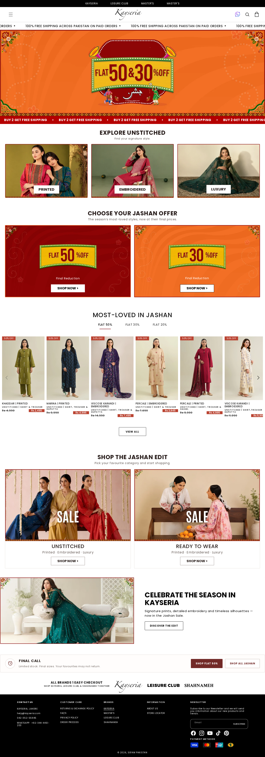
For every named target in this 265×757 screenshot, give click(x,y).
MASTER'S (173, 3)
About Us (152, 708)
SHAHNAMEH (111, 722)
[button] (10, 14)
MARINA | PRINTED (58, 403)
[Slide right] (258, 377)
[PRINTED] (46, 171)
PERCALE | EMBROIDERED (151, 403)
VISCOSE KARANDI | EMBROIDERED (103, 405)
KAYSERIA (109, 708)
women (147, 3)
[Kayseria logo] (128, 14)
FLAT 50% (105, 325)
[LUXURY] (218, 171)
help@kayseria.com (28, 713)
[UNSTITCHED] (68, 518)
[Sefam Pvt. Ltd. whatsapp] (237, 14)
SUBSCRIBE (239, 724)
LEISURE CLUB (111, 717)
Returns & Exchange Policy (77, 708)
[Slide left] (6, 377)
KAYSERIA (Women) (92, 3)
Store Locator (156, 713)
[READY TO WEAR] (197, 518)
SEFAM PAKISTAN (137, 752)
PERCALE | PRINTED (192, 403)
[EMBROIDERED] (132, 171)
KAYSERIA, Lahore (27, 708)
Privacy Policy (69, 717)
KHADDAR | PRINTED (15, 403)
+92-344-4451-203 (33, 724)
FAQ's (63, 713)
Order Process (69, 722)
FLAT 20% (160, 325)
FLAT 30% (132, 325)
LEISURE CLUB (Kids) (119, 3)
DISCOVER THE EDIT (164, 625)
